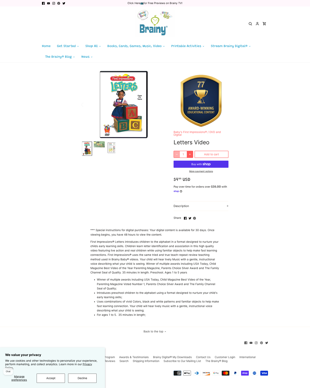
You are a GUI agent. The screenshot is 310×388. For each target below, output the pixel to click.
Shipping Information (146, 361)
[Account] (257, 23)
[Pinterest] (58, 3)
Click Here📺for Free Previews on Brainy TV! (155, 3)
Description (181, 206)
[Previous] (86, 104)
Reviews (109, 361)
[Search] (250, 23)
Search (124, 361)
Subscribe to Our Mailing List (182, 361)
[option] (124, 104)
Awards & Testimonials (134, 357)
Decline (82, 378)
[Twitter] (63, 3)
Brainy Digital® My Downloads (172, 357)
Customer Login (225, 357)
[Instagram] (53, 3)
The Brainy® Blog (216, 361)
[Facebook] (43, 3)
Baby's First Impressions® (190, 132)
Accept (50, 378)
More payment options (201, 171)
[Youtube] (48, 3)
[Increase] (190, 154)
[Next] (161, 104)
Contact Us (203, 357)
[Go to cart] (264, 23)
